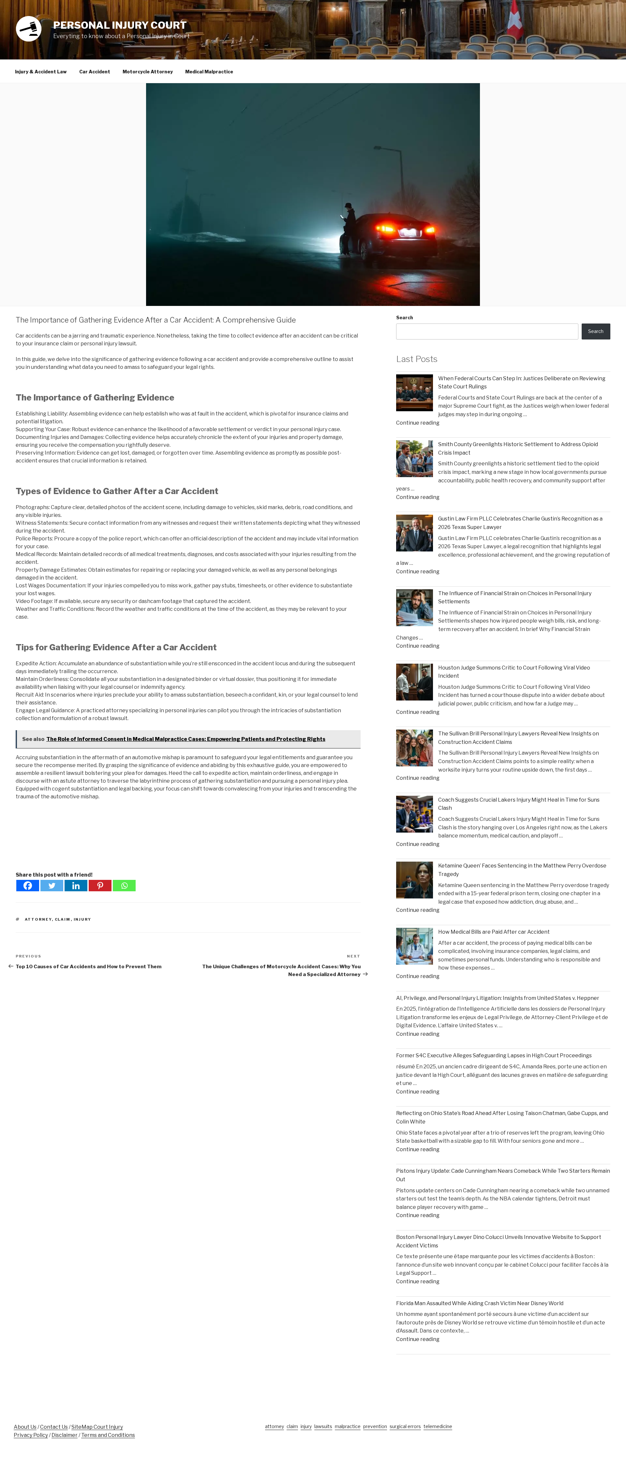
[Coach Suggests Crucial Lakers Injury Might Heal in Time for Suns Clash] (414, 815)
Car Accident (94, 71)
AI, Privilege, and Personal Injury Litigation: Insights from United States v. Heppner (497, 998)
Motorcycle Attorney (148, 71)
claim (63, 919)
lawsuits (323, 1426)
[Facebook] (27, 885)
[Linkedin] (76, 885)
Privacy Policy (31, 1435)
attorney (38, 919)
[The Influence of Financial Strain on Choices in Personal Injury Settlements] (414, 609)
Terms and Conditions (108, 1435)
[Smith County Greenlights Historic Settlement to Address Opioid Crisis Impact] (414, 460)
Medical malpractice (209, 71)
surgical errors (405, 1426)
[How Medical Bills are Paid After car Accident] (414, 947)
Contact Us (54, 1427)
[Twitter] (51, 885)
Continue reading (418, 423)
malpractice (348, 1426)
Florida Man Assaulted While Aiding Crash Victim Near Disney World (479, 1303)
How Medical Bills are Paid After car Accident (494, 932)
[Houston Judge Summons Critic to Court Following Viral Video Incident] (414, 683)
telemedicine (438, 1426)
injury (83, 919)
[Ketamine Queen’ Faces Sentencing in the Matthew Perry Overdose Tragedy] (414, 881)
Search (404, 317)
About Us (25, 1427)
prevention (375, 1426)
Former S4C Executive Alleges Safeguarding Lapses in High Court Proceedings (494, 1055)
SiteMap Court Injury (97, 1427)
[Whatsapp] (124, 885)
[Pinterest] (100, 885)
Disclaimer (65, 1435)
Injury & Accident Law (41, 71)
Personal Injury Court (120, 25)
